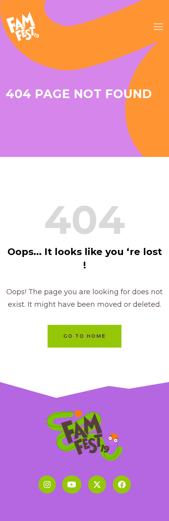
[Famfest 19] (23, 25)
